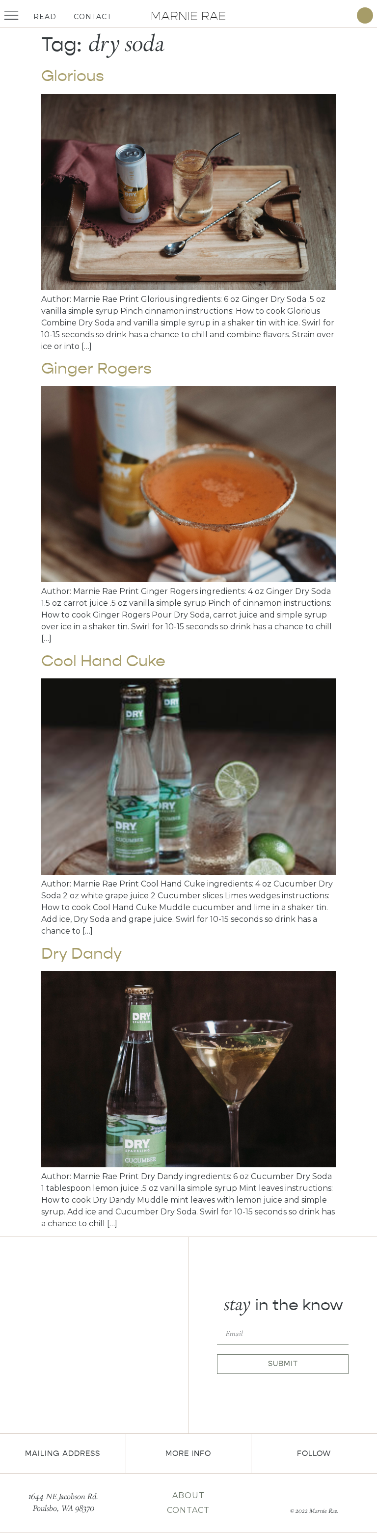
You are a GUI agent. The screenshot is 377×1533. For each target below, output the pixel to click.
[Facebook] (329, 15)
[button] (365, 15)
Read (44, 16)
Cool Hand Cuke (103, 661)
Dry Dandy (81, 953)
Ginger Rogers (96, 368)
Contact (92, 16)
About (188, 1495)
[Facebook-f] (305, 1493)
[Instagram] (343, 15)
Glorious (72, 76)
